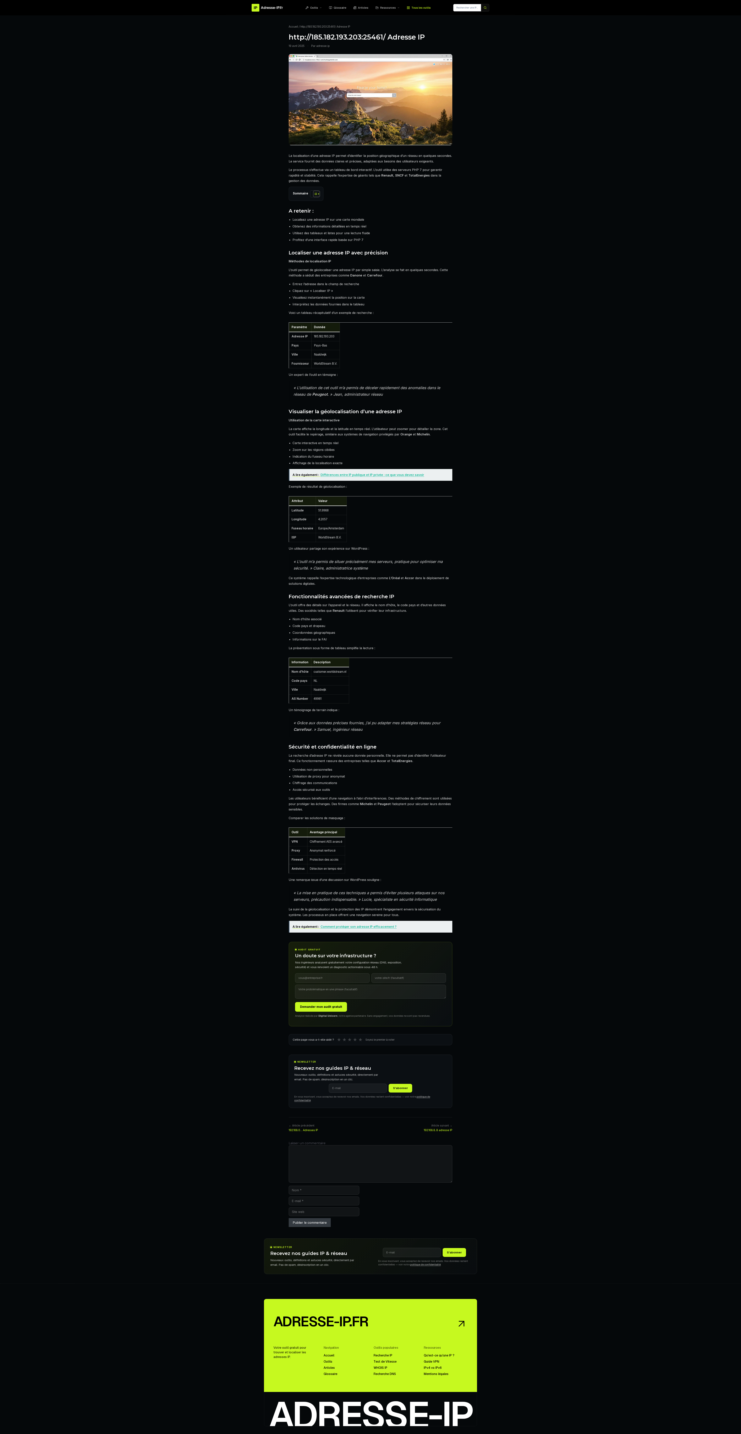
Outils (314, 7)
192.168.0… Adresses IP (303, 1130)
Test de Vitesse (385, 1362)
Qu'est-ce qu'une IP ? (439, 1355)
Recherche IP (383, 1355)
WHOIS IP (380, 1368)
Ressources (388, 7)
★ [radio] (339, 1039)
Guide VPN (431, 1362)
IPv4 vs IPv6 (433, 1368)
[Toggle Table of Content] (314, 193)
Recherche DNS (385, 1374)
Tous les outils (421, 7)
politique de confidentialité (425, 1264)
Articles (363, 7)
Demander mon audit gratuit (321, 1007)
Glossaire (340, 7)
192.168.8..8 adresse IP (438, 1130)
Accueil (293, 26)
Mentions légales (436, 1374)
